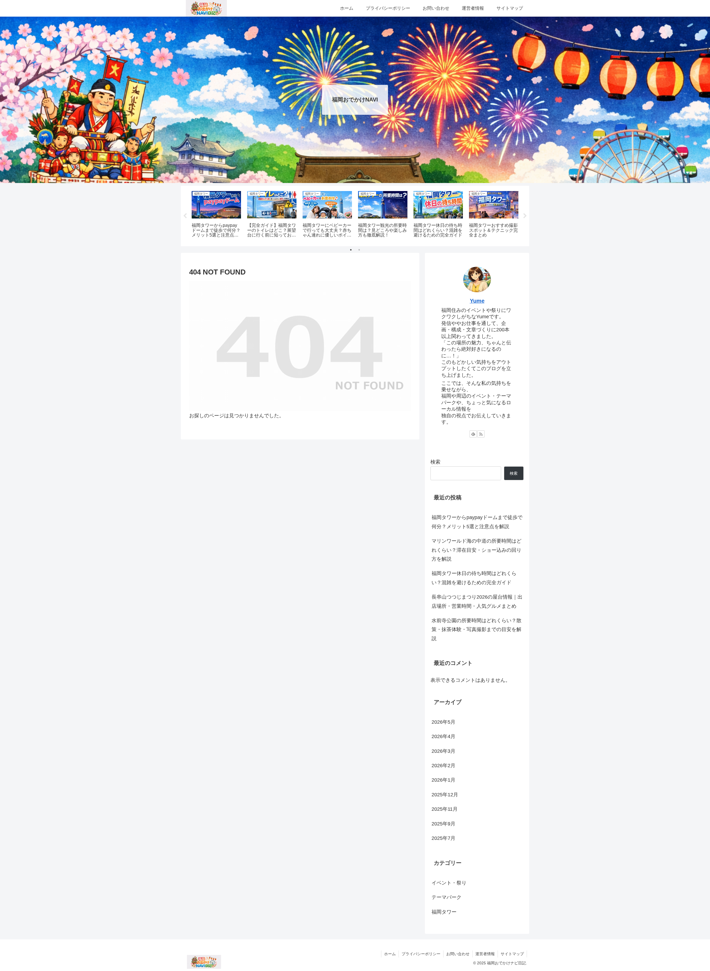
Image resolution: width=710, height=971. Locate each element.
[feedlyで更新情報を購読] (473, 434)
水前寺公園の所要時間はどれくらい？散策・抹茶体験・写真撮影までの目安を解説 (476, 629)
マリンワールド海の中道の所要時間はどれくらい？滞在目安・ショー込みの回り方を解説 (476, 550)
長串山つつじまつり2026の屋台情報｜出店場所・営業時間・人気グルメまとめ (477, 601)
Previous (185, 216)
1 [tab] (351, 250)
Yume (477, 301)
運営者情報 (485, 954)
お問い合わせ (458, 954)
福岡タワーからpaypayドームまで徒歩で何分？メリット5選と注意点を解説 (477, 522)
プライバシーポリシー (421, 954)
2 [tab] (359, 250)
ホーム (390, 954)
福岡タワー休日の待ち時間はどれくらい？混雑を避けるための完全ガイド (474, 578)
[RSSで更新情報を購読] (481, 434)
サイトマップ (512, 954)
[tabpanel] (216, 215)
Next (525, 216)
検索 (435, 462)
